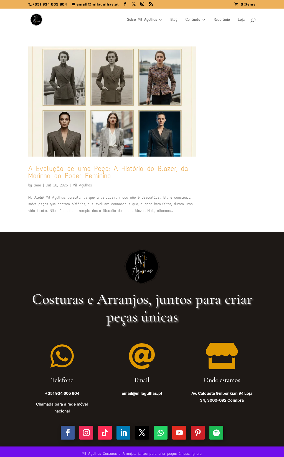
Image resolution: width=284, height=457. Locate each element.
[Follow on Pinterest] (198, 433)
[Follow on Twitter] (142, 433)
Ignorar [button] (197, 453)
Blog (174, 20)
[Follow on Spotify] (216, 433)
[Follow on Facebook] (68, 433)
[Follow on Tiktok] (105, 433)
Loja (241, 20)
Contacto (193, 20)
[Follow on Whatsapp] (161, 433)
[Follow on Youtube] (179, 433)
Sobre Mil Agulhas (142, 20)
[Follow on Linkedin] (123, 433)
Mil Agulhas (82, 185)
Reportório (222, 20)
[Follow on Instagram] (86, 433)
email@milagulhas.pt (142, 393)
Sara (37, 185)
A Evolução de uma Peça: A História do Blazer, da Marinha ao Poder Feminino (108, 172)
